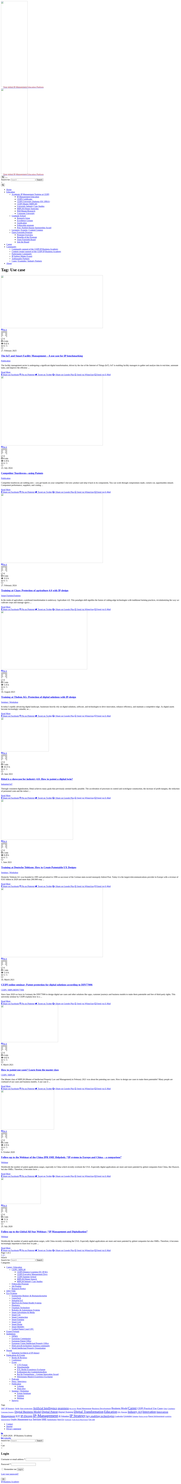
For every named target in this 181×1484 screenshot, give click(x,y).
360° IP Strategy (7, 1408)
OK (3, 1479)
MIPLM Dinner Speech (27, 1279)
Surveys (15, 1400)
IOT (18, 1416)
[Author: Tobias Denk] (4, 848)
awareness (63, 1408)
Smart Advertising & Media (23, 1312)
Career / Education (14, 1267)
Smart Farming (7, 595)
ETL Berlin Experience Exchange (31, 1369)
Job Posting (16, 1286)
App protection (26, 1408)
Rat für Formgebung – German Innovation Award (38, 1374)
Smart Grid (16, 1322)
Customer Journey (7, 1412)
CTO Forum (22, 1365)
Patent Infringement (156, 1416)
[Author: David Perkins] (4, 454)
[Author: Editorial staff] (4, 336)
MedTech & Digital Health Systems (26, 1303)
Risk (30, 1420)
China (165, 1409)
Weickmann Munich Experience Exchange (35, 1377)
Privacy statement (13, 1429)
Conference (16, 1360)
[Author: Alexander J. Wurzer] (4, 760)
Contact (9, 1424)
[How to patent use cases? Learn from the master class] (90, 1024)
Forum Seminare (24, 1393)
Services (37, 1419)
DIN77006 (19, 990)
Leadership (119, 1416)
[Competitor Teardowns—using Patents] (90, 411)
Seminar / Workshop (9, 702)
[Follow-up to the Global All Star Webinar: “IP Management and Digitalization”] (90, 1190)
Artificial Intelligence (45, 1408)
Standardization (52, 1420)
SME (44, 1419)
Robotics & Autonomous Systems (26, 1310)
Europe (124, 1412)
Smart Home (17, 1324)
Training (17, 595)
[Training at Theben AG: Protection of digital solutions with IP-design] (90, 640)
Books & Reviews (19, 1358)
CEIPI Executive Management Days (32, 1274)
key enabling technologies (100, 1416)
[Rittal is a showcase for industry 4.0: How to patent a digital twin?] (90, 734)
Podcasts (15, 1379)
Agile (17, 1408)
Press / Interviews (19, 1381)
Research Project (19, 1288)
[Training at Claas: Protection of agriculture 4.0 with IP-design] (90, 528)
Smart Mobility (18, 1327)
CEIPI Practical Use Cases (150, 1408)
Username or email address (13, 1459)
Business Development (101, 1408)
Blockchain (72, 1408)
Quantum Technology (21, 1308)
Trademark (68, 1419)
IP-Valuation (64, 1416)
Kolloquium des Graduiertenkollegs (32, 1372)
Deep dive (21, 1388)
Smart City (16, 1315)
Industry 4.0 (135, 1411)
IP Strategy (78, 1416)
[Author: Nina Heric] (4, 571)
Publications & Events (15, 1355)
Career (132, 1408)
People (9, 1350)
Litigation (135, 1416)
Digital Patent (50, 1411)
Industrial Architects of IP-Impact (25, 1353)
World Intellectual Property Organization (29, 1348)
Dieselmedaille (23, 1367)
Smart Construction (20, 1317)
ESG (119, 1412)
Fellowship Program (20, 1284)
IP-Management (45, 1416)
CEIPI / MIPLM (8, 990)
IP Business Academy (10, 1482)
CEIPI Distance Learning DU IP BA (32, 1272)
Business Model (119, 1408)
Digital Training (65, 1412)
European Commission (21, 1338)
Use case (92, 1420)
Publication (5, 361)
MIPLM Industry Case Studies (30, 1281)
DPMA (15, 1336)
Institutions (11, 1334)
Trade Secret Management (80, 1419)
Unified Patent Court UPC (23, 1329)
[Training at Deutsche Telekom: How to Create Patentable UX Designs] (90, 819)
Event (14, 1362)
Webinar (4, 1162)
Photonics (16, 1305)
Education (110, 1411)
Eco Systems (11, 1293)
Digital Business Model (28, 1411)
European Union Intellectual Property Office (30, 1343)
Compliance (171, 1409)
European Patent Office (21, 1341)
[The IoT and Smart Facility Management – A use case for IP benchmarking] (90, 302)
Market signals (143, 1416)
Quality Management (19, 1419)
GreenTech (16, 1298)
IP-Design (26, 1416)
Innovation (149, 1411)
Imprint (9, 1426)
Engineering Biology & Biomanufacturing (29, 1296)
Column (20, 1386)
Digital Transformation (88, 1411)
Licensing (128, 1416)
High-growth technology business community (31, 1346)
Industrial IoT (6, 784)
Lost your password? (10, 1474)
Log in (20, 1469)
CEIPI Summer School (26, 1277)
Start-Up (60, 1419)
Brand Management (84, 1408)
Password (6, 1464)
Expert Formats (12, 1331)
